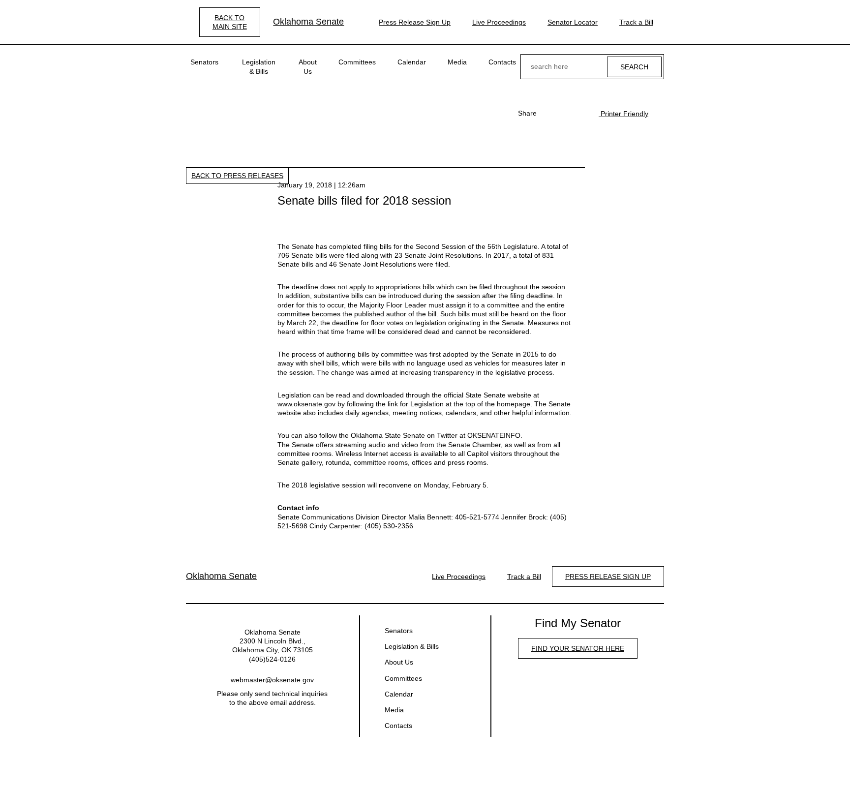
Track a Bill (636, 22)
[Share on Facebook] (549, 113)
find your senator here (577, 648)
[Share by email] (581, 113)
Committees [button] (357, 62)
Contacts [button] (502, 62)
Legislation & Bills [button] (258, 66)
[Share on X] (565, 113)
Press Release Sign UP (608, 576)
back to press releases (237, 176)
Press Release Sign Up (415, 22)
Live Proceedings (499, 22)
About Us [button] (308, 66)
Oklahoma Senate (308, 22)
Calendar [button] (411, 62)
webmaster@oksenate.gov (272, 680)
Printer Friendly (623, 114)
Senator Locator (572, 22)
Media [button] (457, 62)
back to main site (229, 22)
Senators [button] (204, 62)
